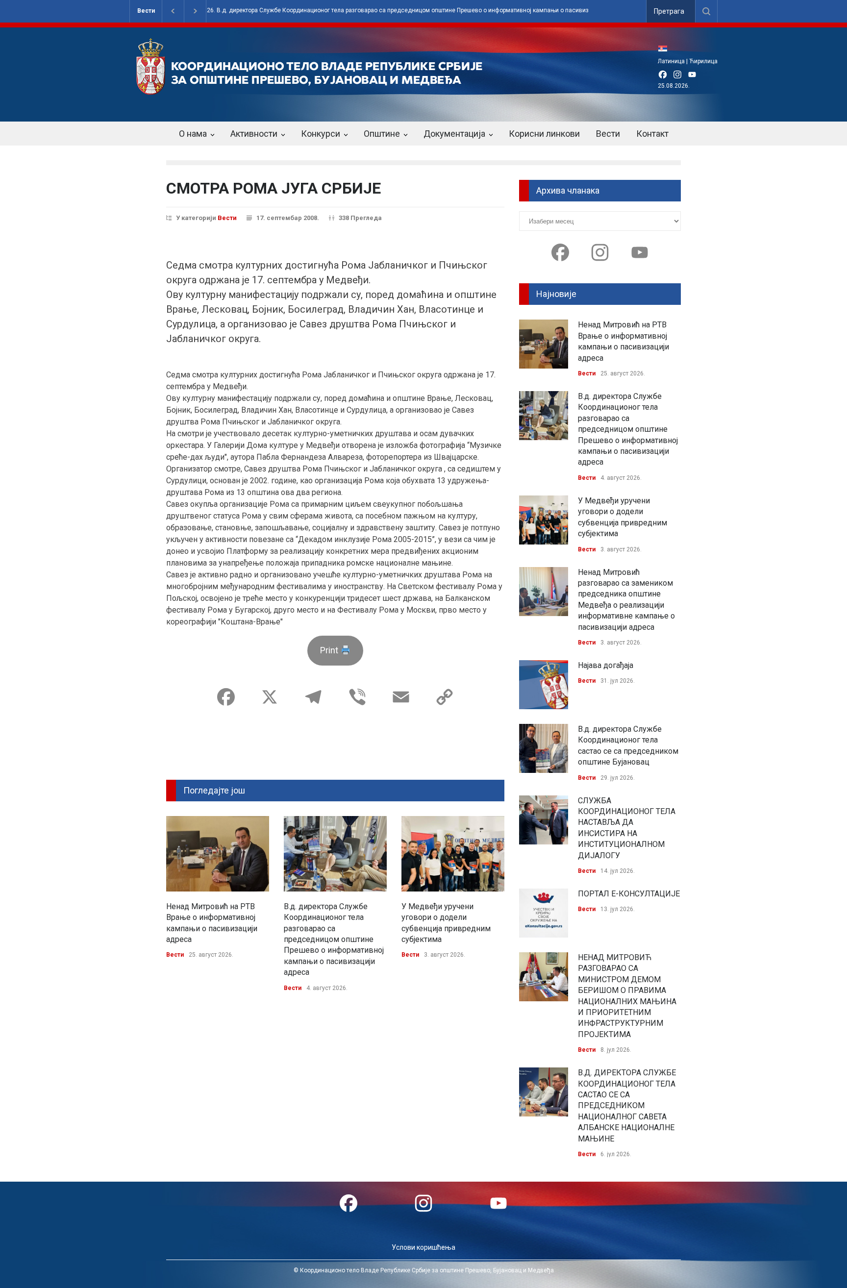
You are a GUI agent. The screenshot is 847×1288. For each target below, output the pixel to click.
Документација (454, 133)
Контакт (652, 133)
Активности (253, 133)
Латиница (671, 61)
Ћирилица (703, 61)
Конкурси (320, 133)
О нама (193, 133)
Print (330, 650)
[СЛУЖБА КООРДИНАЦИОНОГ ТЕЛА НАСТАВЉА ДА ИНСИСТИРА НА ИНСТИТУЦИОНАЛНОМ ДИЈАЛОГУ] (543, 819)
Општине (382, 133)
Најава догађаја (605, 665)
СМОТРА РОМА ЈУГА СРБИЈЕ (273, 188)
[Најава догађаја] (543, 684)
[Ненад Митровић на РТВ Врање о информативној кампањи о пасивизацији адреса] (217, 854)
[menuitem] (665, 48)
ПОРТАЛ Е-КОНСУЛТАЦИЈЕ (629, 893)
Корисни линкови (544, 133)
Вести (146, 10)
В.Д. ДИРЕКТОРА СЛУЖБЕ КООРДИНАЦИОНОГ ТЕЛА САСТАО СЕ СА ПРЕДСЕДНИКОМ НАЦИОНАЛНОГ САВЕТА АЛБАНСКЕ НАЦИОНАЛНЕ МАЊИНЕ (627, 1105)
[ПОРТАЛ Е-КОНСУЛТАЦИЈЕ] (543, 913)
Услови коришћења (423, 1247)
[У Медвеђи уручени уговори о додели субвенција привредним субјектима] (452, 854)
